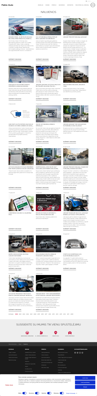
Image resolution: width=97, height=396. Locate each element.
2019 (38, 314)
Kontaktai (70, 5)
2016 (49, 314)
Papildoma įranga (12, 360)
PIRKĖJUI (54, 5)
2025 (20, 314)
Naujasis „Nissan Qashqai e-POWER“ (30, 358)
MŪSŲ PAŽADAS (61, 355)
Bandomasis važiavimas (46, 360)
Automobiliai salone (13, 355)
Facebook (75, 353)
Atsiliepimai (43, 365)
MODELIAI (40, 5)
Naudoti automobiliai (13, 357)
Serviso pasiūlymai (61, 365)
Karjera (26, 366)
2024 (24, 314)
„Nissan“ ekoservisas (62, 360)
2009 (72, 314)
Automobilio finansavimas (46, 362)
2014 (57, 314)
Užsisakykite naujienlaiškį (30, 363)
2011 (68, 314)
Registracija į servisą (82, 5)
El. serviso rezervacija (62, 367)
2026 (16, 314)
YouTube (80, 353)
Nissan (47, 5)
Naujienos (27, 361)
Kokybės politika (28, 368)
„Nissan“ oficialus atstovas (30, 355)
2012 (64, 314)
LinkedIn (82, 353)
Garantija (60, 370)
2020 (35, 314)
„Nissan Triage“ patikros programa (65, 357)
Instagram (77, 353)
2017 (46, 314)
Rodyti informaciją (70, 393)
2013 (61, 314)
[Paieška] (86, 1)
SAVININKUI (62, 5)
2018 (42, 314)
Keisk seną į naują (45, 367)
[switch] (37, 393)
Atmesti (85, 387)
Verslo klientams (44, 355)
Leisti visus (85, 378)
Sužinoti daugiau (15, 59)
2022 (27, 314)
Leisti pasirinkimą (85, 382)
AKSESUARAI (60, 362)
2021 (31, 314)
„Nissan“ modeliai (12, 352)
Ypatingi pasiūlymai (45, 352)
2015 (53, 314)
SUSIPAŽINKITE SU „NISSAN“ (30, 352)
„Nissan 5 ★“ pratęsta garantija (64, 372)
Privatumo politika (29, 371)
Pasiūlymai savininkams (63, 352)
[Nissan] (92, 5)
